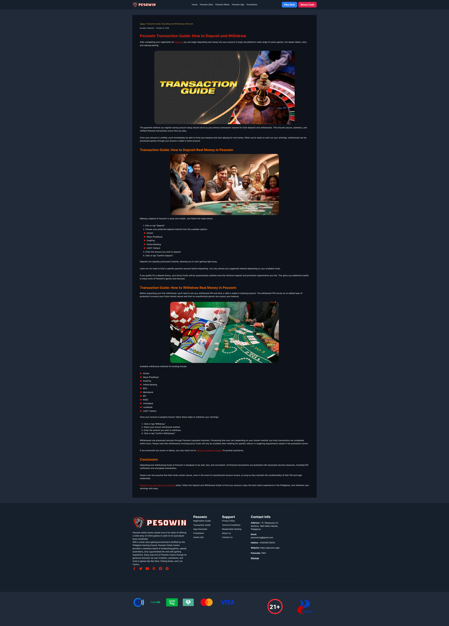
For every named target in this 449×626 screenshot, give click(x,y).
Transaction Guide (201, 525)
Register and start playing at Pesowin (157, 485)
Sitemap (255, 558)
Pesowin (178, 42)
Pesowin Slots (206, 4)
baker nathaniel (148, 28)
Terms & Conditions (231, 525)
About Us (226, 533)
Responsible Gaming (231, 529)
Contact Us (227, 537)
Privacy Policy (228, 521)
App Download (200, 529)
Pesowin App (238, 4)
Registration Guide (202, 521)
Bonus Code (307, 4)
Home (194, 4)
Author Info (198, 537)
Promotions (252, 4)
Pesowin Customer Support (209, 450)
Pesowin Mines (222, 4)
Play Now (289, 4)
